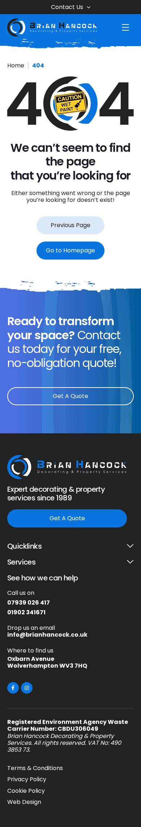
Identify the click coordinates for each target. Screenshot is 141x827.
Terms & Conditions (35, 768)
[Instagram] (27, 688)
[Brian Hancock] (52, 27)
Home (15, 65)
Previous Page (70, 225)
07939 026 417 (28, 602)
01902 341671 (26, 612)
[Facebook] (13, 688)
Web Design (24, 802)
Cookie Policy (26, 790)
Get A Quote (70, 396)
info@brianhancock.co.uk (47, 634)
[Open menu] (125, 27)
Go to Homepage (70, 250)
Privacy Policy (26, 779)
